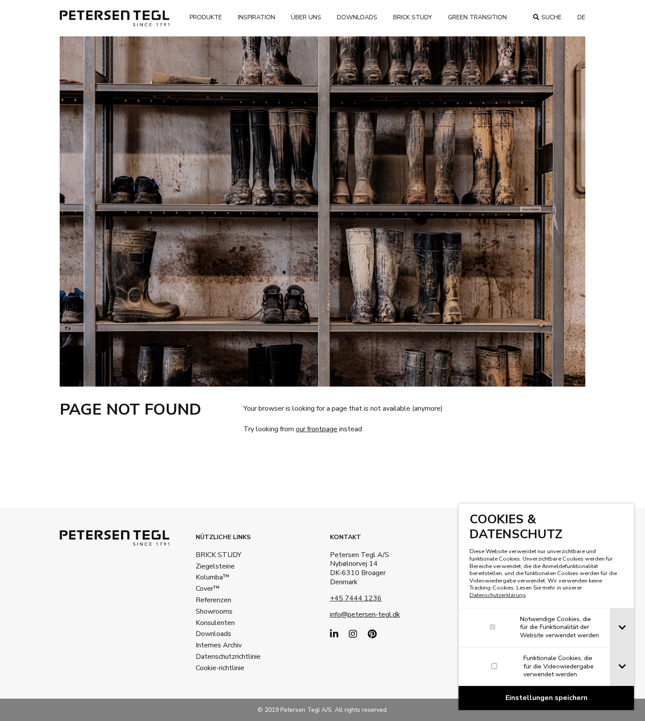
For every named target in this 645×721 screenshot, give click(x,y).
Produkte (206, 17)
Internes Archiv (219, 645)
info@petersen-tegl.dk (365, 614)
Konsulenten (215, 623)
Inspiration (256, 17)
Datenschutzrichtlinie (224, 656)
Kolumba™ (212, 577)
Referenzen (213, 600)
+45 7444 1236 (356, 598)
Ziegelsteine (215, 566)
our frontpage (316, 429)
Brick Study (412, 17)
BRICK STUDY (218, 555)
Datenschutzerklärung (497, 595)
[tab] (622, 627)
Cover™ (208, 588)
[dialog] (546, 607)
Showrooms (214, 611)
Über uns (306, 17)
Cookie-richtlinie (220, 668)
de (581, 17)
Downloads (357, 17)
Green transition (477, 17)
